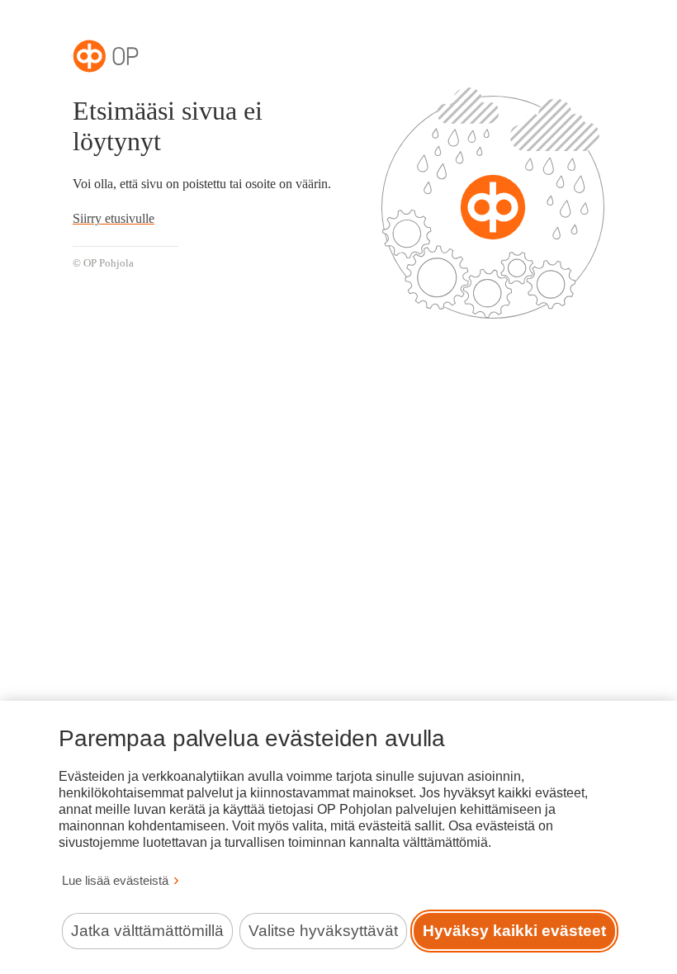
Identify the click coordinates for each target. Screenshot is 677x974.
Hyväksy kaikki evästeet (514, 930)
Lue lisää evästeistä (115, 880)
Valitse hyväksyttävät (323, 930)
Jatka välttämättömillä (147, 930)
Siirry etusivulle (113, 218)
